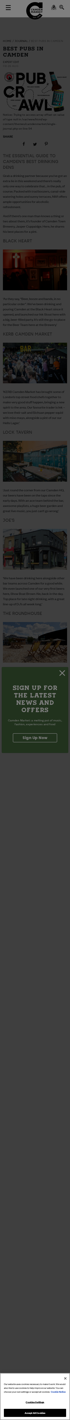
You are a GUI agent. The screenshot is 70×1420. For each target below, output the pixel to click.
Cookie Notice (58, 1391)
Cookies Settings (35, 1402)
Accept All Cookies (35, 1413)
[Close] (65, 1378)
